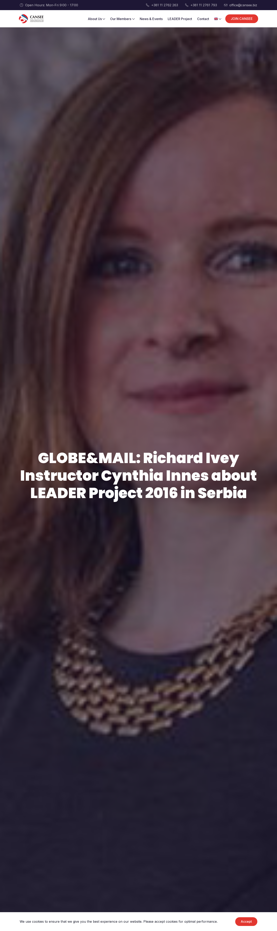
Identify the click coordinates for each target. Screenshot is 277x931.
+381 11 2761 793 (203, 5)
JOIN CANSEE (242, 19)
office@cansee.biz (243, 5)
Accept (246, 921)
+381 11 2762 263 (164, 5)
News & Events (151, 19)
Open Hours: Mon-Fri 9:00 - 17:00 (51, 5)
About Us (95, 19)
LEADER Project (180, 19)
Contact (203, 19)
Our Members (120, 19)
